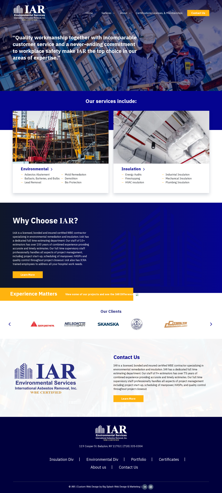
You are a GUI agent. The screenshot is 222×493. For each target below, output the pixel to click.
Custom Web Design (88, 486)
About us (98, 467)
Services (106, 13)
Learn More (28, 274)
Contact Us (198, 13)
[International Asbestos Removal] (29, 12)
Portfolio (138, 459)
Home (89, 13)
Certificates (169, 459)
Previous (10, 324)
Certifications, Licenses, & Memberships (159, 13)
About (123, 13)
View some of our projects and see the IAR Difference (100, 294)
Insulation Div (62, 459)
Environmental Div (102, 459)
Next (211, 324)
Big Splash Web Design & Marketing (121, 486)
